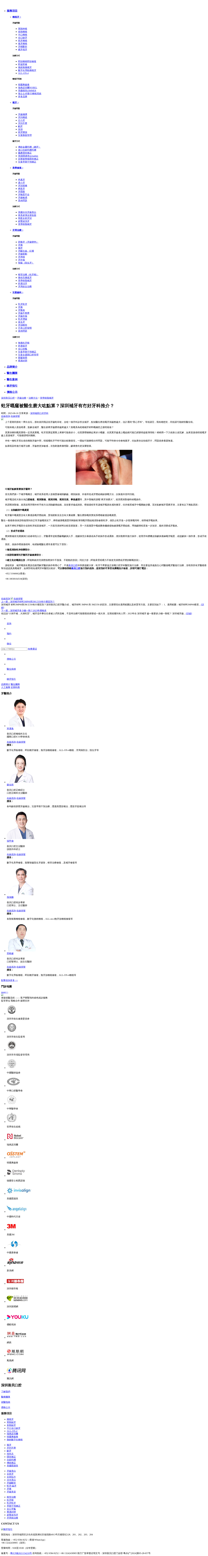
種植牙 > (16, 17)
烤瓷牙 (21, 188)
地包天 (10, 1454)
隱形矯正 (11, 1457)
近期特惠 (15, 687)
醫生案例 (12, 379)
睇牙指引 (12, 385)
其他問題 (22, 200)
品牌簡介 (12, 366)
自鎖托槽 (11, 1460)
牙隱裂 (21, 191)
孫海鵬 (10, 897)
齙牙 (20, 126)
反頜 (20, 129)
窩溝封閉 (22, 360)
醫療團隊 (5, 1397)
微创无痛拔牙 (25, 277)
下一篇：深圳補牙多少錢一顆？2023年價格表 (23, 610)
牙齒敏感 (22, 197)
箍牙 (9, 1445)
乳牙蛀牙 (22, 304)
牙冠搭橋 (22, 185)
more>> (4, 992)
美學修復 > (17, 168)
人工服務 (5, 687)
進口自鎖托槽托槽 (27, 150)
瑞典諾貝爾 (12, 1433)
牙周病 (21, 257)
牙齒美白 (11, 1471)
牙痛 (20, 245)
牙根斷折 (22, 46)
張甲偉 (10, 841)
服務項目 (12, 10)
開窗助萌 (22, 357)
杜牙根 (10, 1500)
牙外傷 (21, 260)
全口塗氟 (11, 1509)
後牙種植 (22, 43)
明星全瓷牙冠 (25, 218)
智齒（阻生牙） (26, 263)
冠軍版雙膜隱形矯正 (28, 159)
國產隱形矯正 (25, 153)
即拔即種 (22, 64)
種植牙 (10, 1419)
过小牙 (21, 120)
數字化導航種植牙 (27, 70)
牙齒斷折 (11, 1483)
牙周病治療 (12, 1518)
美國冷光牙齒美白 (27, 212)
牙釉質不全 (23, 194)
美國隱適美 (12, 1466)
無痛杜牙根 (23, 343)
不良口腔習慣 (25, 328)
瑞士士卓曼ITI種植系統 (29, 93)
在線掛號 (15, 416)
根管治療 (11, 1497)
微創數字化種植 (15, 1439)
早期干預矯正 (13, 1506)
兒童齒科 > (17, 292)
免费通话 (32, 649)
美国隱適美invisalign (28, 156)
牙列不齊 (22, 123)
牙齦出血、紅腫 (26, 251)
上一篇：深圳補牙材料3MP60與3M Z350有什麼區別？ (28, 601)
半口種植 (22, 34)
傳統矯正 (11, 1463)
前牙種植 (22, 40)
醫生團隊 (12, 373)
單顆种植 (22, 28)
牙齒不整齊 (23, 313)
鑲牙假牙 (22, 49)
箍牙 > (15, 102)
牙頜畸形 (22, 325)
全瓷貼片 (11, 1477)
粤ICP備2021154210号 (21, 1553)
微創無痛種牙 (25, 67)
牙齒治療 (21, 398)
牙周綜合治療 (25, 286)
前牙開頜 (22, 132)
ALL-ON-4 (23, 73)
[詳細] (189, 613)
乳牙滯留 (22, 319)
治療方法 (33, 398)
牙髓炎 (21, 310)
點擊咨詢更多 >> (9, 980)
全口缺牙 (22, 37)
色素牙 (21, 179)
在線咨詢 (5, 416)
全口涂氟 (22, 349)
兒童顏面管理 (25, 135)
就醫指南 (5, 1402)
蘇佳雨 (10, 785)
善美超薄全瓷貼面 (27, 215)
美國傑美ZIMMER (27, 90)
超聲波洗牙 (23, 221)
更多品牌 (22, 96)
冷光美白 (11, 1480)
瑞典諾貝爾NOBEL (27, 87)
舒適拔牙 (22, 346)
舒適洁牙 (22, 283)
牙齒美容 (11, 1492)
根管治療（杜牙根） (28, 274)
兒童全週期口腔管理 (28, 355)
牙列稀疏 (22, 117)
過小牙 (21, 182)
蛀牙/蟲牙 (11, 1486)
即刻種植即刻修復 (27, 61)
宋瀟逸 (10, 728)
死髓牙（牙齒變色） (28, 242)
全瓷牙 (10, 1474)
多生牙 (21, 322)
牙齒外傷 (22, 316)
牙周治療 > (17, 230)
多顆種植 (22, 31)
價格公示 (12, 391)
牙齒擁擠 (22, 114)
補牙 (20, 248)
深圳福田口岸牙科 (39, 413)
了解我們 (5, 1391)
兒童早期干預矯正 (27, 162)
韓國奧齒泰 (23, 84)
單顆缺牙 (11, 1422)
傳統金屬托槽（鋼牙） (29, 147)
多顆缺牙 (11, 1425)
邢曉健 (10, 953)
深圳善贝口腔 (8, 398)
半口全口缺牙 (13, 1428)
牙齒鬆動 (22, 254)
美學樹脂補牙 (25, 224)
